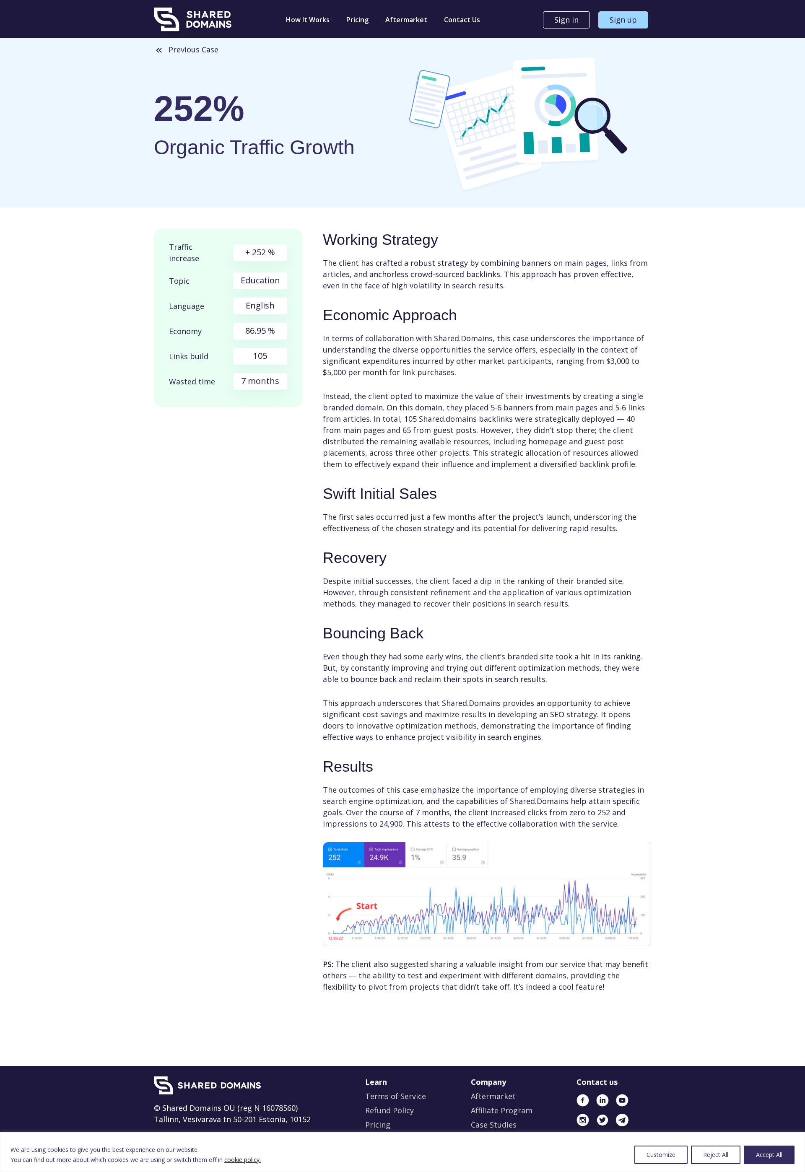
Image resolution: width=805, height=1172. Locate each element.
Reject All (715, 1155)
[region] (402, 1152)
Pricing (357, 19)
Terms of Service (395, 1096)
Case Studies (494, 1125)
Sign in (566, 20)
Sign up (623, 20)
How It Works (308, 19)
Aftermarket (406, 19)
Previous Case (193, 49)
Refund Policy (389, 1110)
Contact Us (462, 19)
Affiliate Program (501, 1110)
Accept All (769, 1155)
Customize (661, 1155)
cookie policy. (242, 1160)
